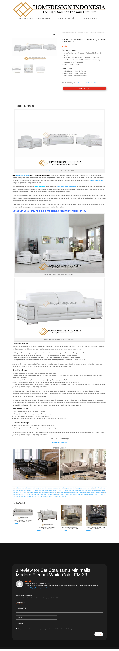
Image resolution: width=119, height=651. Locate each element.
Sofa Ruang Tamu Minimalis (32, 494)
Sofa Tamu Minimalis (83, 32)
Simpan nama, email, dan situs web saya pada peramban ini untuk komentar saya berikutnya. (45, 629)
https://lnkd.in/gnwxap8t (38, 588)
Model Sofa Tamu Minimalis (66, 490)
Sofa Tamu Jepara (83, 494)
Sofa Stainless (61, 494)
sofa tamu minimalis (22, 175)
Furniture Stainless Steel (56, 488)
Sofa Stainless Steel (71, 494)
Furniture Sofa (24, 19)
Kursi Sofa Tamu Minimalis (36, 490)
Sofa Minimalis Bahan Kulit (36, 492)
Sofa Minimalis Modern (65, 492)
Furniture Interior (88, 19)
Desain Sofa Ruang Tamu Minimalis (38, 488)
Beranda (64, 32)
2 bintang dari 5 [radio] (18, 603)
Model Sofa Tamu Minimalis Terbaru (85, 490)
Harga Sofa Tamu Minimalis (85, 488)
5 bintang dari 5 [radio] (22, 603)
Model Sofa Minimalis (51, 490)
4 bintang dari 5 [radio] (21, 603)
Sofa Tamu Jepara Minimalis (96, 494)
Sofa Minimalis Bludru (50, 492)
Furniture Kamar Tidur (64, 19)
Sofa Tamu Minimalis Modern (44, 496)
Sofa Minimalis (23, 492)
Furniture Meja (42, 19)
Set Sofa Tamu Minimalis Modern (52, 171)
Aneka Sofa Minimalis (21, 488)
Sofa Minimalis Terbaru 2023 (95, 492)
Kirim (99, 634)
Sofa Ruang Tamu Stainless (48, 494)
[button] (54, 34)
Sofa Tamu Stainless (60, 496)
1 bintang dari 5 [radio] (16, 603)
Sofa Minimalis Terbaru (79, 492)
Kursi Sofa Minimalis (22, 490)
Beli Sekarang (84, 88)
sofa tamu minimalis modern (66, 186)
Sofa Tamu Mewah (17, 496)
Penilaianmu (20, 602)
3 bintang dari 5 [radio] (19, 603)
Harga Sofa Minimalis (70, 488)
